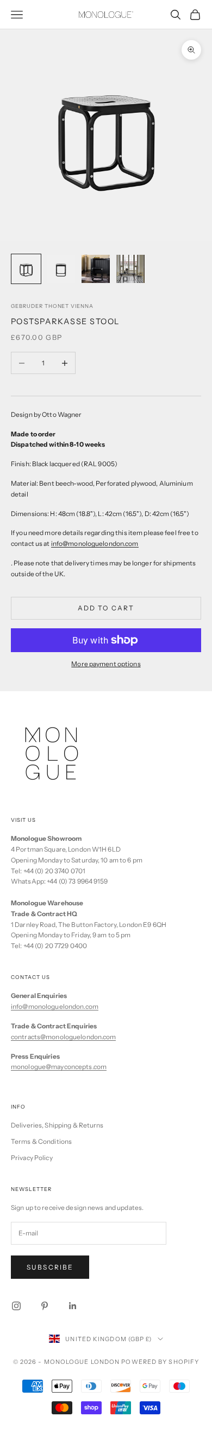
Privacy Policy (32, 1158)
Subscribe (50, 1267)
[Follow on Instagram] (16, 1305)
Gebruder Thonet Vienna (52, 306)
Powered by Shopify (160, 1362)
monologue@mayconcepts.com (59, 1066)
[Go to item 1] (26, 269)
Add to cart (106, 608)
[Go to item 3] (95, 269)
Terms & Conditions (41, 1141)
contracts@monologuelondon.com (63, 1037)
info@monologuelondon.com (54, 1006)
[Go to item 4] (130, 269)
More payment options (105, 664)
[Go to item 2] (61, 269)
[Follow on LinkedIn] (72, 1305)
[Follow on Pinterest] (44, 1305)
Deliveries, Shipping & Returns (57, 1125)
